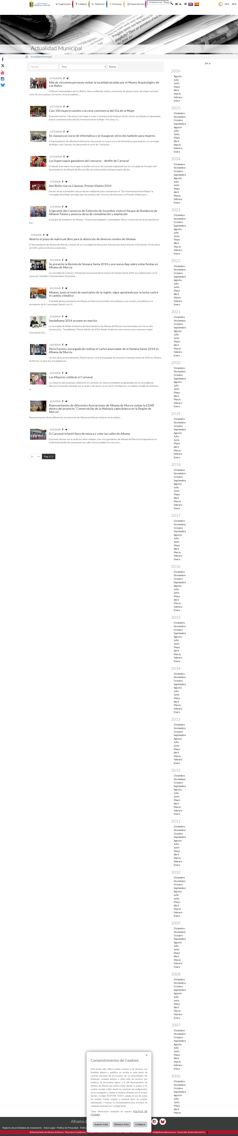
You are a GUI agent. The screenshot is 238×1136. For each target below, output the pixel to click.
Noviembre (180, 116)
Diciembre (179, 113)
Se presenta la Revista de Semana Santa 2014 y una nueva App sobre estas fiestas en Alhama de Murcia (103, 265)
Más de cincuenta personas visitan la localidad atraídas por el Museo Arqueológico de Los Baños (104, 84)
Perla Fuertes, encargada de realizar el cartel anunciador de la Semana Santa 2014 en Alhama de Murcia (104, 350)
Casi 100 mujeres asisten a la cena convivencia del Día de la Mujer (92, 110)
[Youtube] (10, 72)
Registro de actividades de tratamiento (22, 1127)
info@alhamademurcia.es (164, 1132)
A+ (206, 63)
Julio (176, 79)
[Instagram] (10, 79)
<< (38, 456)
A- (210, 63)
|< (32, 456)
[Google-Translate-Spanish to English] (190, 4)
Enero (177, 100)
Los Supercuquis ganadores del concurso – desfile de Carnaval (89, 160)
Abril (176, 90)
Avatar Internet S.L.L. (197, 1132)
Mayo (177, 86)
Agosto (178, 76)
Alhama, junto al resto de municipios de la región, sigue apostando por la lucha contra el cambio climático (103, 293)
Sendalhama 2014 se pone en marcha (73, 320)
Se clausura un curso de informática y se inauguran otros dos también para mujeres (102, 135)
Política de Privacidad (67, 1127)
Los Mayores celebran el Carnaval (71, 377)
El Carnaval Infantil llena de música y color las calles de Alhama (89, 433)
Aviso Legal (49, 1127)
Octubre (178, 120)
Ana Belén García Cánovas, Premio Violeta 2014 (80, 185)
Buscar (112, 66)
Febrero (178, 97)
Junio (176, 83)
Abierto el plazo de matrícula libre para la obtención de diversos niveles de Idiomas (82, 239)
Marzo (177, 93)
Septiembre (180, 123)
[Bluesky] (10, 85)
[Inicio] (26, 56)
